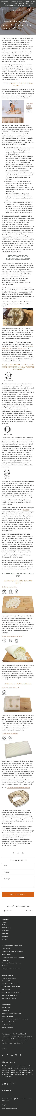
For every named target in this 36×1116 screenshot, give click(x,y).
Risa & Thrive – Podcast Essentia (11, 992)
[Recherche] (29, 10)
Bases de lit (5, 933)
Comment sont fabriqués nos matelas (12, 951)
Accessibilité (5, 1100)
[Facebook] (7, 1055)
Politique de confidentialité (23, 1099)
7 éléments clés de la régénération (12, 963)
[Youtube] (12, 1055)
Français (4, 1105)
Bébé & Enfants (6, 928)
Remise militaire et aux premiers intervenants (15, 1019)
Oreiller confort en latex (9, 587)
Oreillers (4, 925)
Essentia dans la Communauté (10, 984)
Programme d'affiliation (8, 1022)
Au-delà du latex (6, 954)
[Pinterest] (20, 1055)
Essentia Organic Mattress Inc (11, 1108)
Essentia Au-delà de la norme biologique (13, 957)
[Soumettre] (33, 1049)
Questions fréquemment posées (11, 1013)
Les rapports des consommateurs (11, 969)
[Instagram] (16, 1055)
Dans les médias (6, 981)
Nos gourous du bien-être (9, 995)
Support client (6, 1007)
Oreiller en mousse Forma (10, 733)
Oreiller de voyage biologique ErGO (18, 787)
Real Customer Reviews (9, 998)
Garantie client (6, 1010)
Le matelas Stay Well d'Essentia (11, 986)
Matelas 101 (5, 960)
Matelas (4, 922)
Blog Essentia (6, 989)
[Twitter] (3, 1055)
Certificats (5, 966)
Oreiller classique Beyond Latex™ (12, 636)
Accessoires (5, 931)
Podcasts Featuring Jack (9, 978)
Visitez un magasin (7, 1027)
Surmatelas (5, 936)
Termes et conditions (8, 1099)
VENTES (4, 939)
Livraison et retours (7, 1016)
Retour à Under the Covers (18, 906)
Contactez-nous (6, 1025)
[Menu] (3, 10)
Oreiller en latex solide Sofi (10, 688)
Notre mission (6, 948)
